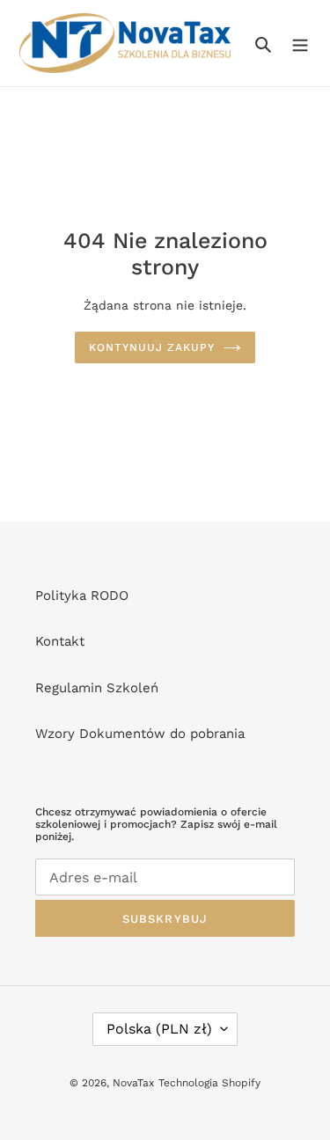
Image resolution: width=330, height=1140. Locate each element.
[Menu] (300, 43)
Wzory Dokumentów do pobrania (140, 734)
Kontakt (59, 641)
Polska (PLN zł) (159, 1028)
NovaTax (133, 1083)
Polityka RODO (81, 595)
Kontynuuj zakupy (152, 347)
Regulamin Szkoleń (96, 688)
